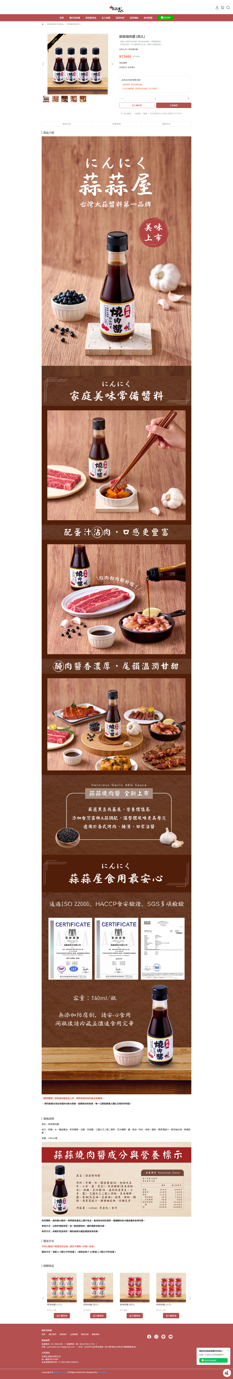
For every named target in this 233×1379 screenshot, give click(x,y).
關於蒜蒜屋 (74, 17)
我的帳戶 (63, 1334)
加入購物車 (137, 105)
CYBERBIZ (102, 1372)
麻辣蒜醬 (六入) (163, 1304)
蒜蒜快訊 (120, 17)
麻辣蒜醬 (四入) (127, 1304)
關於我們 (52, 1334)
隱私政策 (85, 1334)
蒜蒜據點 (134, 17)
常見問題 (148, 17)
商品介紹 (67, 123)
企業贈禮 (74, 1334)
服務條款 (95, 1334)
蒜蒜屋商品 (90, 17)
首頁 (62, 17)
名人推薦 (106, 17)
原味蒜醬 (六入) (54, 1304)
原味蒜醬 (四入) (91, 1304)
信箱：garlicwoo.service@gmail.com (58, 1346)
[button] (112, 64)
